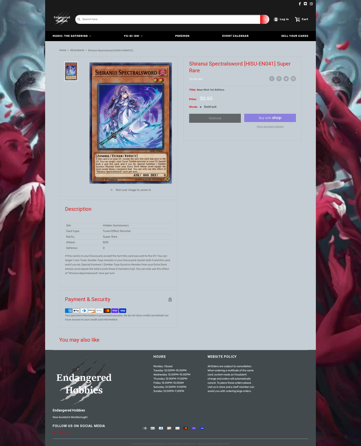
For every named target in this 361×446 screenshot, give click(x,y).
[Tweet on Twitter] (286, 78)
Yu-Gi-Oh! (132, 36)
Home (62, 50)
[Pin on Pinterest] (279, 78)
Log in (284, 19)
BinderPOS (223, 443)
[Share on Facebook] (272, 78)
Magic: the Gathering (71, 36)
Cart (305, 19)
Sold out (215, 118)
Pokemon (182, 36)
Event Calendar (235, 36)
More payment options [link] (270, 126)
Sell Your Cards (294, 36)
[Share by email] (293, 78)
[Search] (264, 19)
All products (77, 50)
